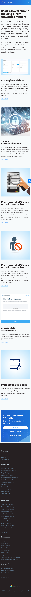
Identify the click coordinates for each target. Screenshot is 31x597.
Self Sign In (4, 484)
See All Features (5, 496)
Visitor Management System (8, 530)
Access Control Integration (8, 468)
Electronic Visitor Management (9, 507)
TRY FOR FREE (15, 428)
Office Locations (5, 577)
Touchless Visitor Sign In (7, 486)
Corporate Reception (7, 504)
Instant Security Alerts (7, 475)
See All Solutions (5, 532)
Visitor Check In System (7, 525)
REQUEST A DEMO (15, 435)
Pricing (3, 541)
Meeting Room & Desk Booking (9, 477)
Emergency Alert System (7, 509)
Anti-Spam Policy (5, 550)
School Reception (6, 523)
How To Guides (5, 552)
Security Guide (5, 548)
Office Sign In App (6, 518)
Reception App (5, 520)
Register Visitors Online (7, 482)
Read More (4, 99)
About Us (3, 457)
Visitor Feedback (5, 491)
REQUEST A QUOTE (15, 431)
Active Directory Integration (8, 470)
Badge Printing (5, 473)
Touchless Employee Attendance (10, 489)
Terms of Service (5, 545)
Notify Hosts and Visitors (7, 479)
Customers (4, 455)
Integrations (4, 555)
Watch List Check (5, 493)
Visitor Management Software (9, 527)
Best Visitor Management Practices (10, 557)
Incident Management (7, 514)
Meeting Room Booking (7, 516)
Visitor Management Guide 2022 (9, 559)
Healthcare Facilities (6, 511)
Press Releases (5, 459)
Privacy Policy (5, 543)
